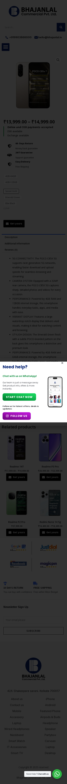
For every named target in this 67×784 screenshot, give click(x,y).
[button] (62, 363)
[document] (33, 392)
